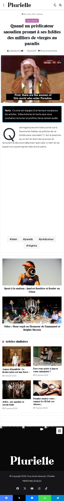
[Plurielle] (19, 4)
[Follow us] (59, 430)
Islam (14, 239)
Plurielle (51, 476)
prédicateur (47, 239)
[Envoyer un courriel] (22, 51)
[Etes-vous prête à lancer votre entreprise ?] (47, 356)
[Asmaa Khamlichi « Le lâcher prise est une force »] (16, 356)
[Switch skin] (55, 6)
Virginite (32, 245)
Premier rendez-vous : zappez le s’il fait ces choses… (44, 401)
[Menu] (3, 6)
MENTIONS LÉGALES (32, 481)
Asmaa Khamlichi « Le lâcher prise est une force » (16, 371)
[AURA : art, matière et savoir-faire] (16, 389)
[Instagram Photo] (11, 437)
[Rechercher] (60, 6)
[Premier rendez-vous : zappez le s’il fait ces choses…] (47, 388)
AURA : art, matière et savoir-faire (13, 403)
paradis (29, 239)
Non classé (37, 14)
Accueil (27, 14)
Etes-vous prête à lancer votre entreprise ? (45, 370)
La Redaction (15, 51)
